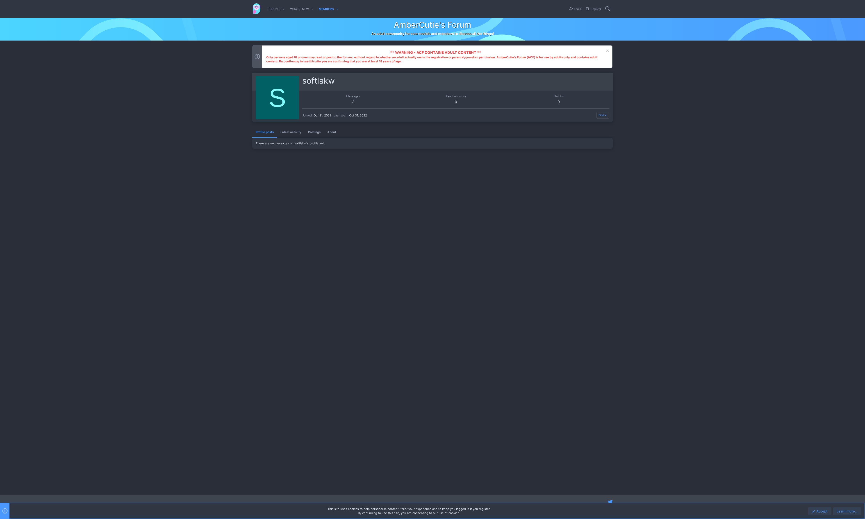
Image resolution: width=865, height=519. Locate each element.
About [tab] (331, 132)
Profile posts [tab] (265, 132)
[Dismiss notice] (607, 51)
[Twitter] (610, 502)
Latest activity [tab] (290, 132)
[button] (284, 9)
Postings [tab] (314, 132)
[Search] (608, 9)
